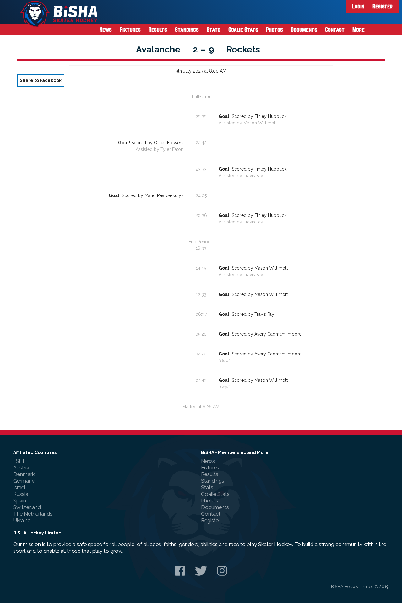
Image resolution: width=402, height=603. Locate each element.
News (106, 29)
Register (382, 6)
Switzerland (27, 507)
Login (358, 6)
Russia (20, 494)
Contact (335, 29)
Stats (213, 29)
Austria (21, 467)
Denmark (24, 474)
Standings (187, 29)
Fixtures (130, 29)
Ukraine (21, 520)
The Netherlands (32, 514)
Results (158, 29)
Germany (24, 481)
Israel (19, 487)
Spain (19, 500)
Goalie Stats (243, 29)
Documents (304, 29)
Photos (274, 29)
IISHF (19, 461)
